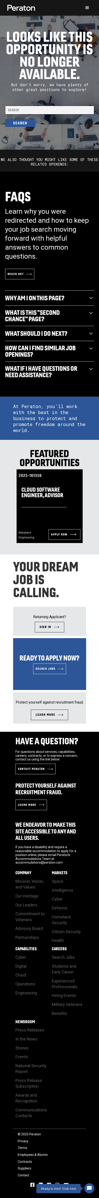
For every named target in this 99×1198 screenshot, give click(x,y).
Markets (59, 873)
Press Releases (29, 1030)
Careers (59, 949)
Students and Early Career (64, 969)
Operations (25, 984)
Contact (23, 1175)
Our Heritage (26, 896)
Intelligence (62, 890)
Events (21, 1056)
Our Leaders (26, 905)
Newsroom (25, 1022)
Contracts (25, 1161)
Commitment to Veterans (29, 916)
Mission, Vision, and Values (29, 884)
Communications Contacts (31, 1112)
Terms (22, 1148)
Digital (20, 966)
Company (23, 873)
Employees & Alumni (33, 1155)
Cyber (57, 899)
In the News (26, 1039)
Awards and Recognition (26, 1098)
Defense (59, 908)
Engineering (26, 993)
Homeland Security (61, 920)
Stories (22, 1048)
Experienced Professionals (64, 984)
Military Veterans (67, 1004)
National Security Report (31, 1068)
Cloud (20, 975)
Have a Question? (46, 741)
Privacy (23, 1141)
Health (58, 940)
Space (57, 881)
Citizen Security (66, 931)
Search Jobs (63, 957)
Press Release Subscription (28, 1083)
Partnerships (27, 937)
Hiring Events (64, 995)
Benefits (59, 1013)
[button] (87, 8)
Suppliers (24, 1168)
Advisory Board (29, 928)
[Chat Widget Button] (89, 1188)
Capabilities (26, 949)
